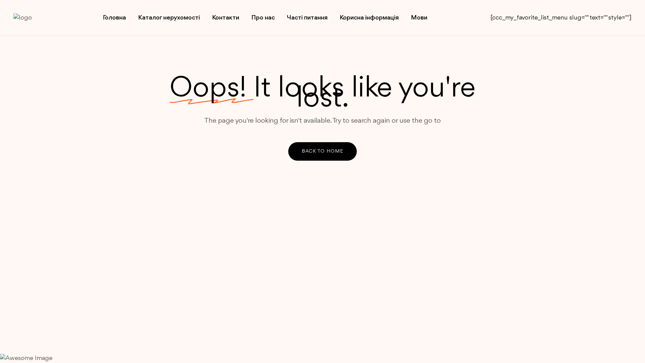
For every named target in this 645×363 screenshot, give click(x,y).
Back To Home (322, 151)
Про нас (263, 17)
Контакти (225, 17)
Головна (114, 17)
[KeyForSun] (47, 18)
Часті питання (307, 17)
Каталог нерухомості (169, 17)
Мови (419, 17)
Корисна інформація (369, 17)
